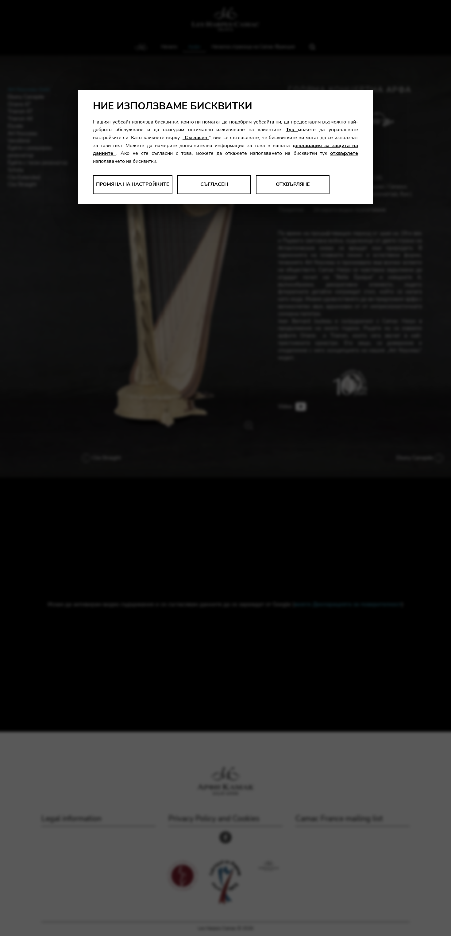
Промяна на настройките (132, 184)
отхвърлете (344, 153)
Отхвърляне (293, 184)
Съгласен (196, 137)
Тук (292, 129)
